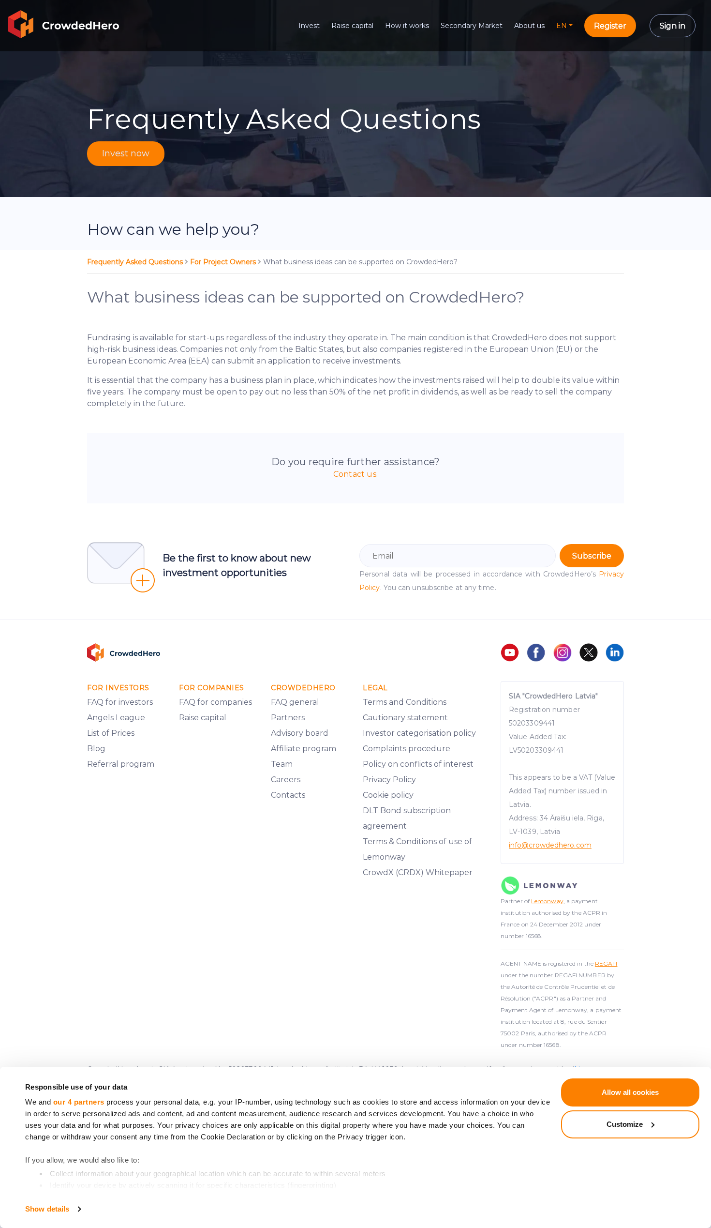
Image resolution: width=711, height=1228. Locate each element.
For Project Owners (224, 262)
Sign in (672, 25)
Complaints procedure (406, 748)
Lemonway (547, 901)
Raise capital (352, 25)
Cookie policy (388, 795)
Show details (47, 1209)
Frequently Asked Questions (136, 262)
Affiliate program (303, 748)
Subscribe (591, 556)
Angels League (116, 717)
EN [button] (561, 25)
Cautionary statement (405, 717)
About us (529, 25)
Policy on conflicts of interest (418, 764)
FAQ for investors (120, 702)
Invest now (125, 153)
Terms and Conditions (404, 702)
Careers (285, 779)
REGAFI (606, 963)
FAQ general (295, 702)
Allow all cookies (630, 1092)
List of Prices (110, 733)
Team (282, 764)
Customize (625, 1124)
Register (610, 25)
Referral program (120, 764)
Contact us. (355, 474)
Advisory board (299, 733)
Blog (96, 748)
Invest (309, 25)
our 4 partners (78, 1102)
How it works (407, 25)
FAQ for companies (215, 702)
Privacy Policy (389, 779)
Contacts (288, 795)
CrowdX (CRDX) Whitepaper (418, 872)
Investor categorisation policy (419, 733)
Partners (288, 717)
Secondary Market (472, 25)
